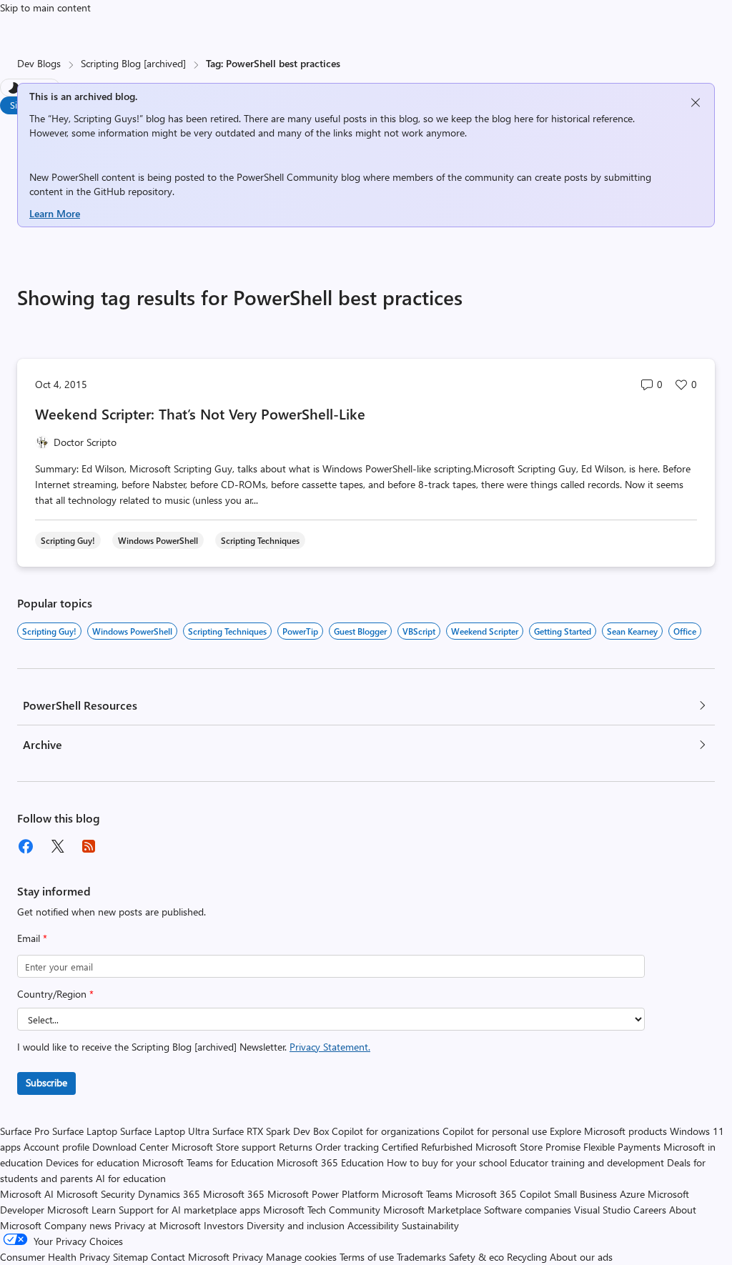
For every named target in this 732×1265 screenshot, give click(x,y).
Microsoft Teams (417, 1194)
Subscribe (46, 1082)
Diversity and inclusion (296, 1225)
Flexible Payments (622, 1147)
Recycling (527, 1257)
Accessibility (373, 1225)
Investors (224, 1225)
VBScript (418, 631)
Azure (632, 1194)
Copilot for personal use (494, 1131)
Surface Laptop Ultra (164, 1131)
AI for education (131, 1178)
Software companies (527, 1209)
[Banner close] (695, 102)
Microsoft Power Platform (323, 1194)
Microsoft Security (95, 1194)
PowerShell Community (287, 177)
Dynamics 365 (169, 1194)
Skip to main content (45, 7)
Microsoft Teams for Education (208, 1162)
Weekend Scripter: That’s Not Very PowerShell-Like (200, 413)
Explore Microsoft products (608, 1131)
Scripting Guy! (49, 631)
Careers (649, 1209)
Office (684, 631)
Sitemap (130, 1257)
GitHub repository (133, 191)
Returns (295, 1147)
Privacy (249, 1257)
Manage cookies (301, 1257)
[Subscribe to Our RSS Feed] (88, 846)
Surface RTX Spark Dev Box (270, 1131)
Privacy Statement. (330, 1046)
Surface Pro (24, 1131)
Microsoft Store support (224, 1147)
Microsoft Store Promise (527, 1147)
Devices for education (92, 1162)
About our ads (581, 1257)
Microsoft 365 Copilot (503, 1194)
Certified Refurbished (427, 1147)
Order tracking (347, 1147)
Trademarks (421, 1257)
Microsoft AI (27, 1194)
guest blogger (360, 631)
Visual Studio (602, 1209)
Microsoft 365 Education (330, 1162)
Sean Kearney (632, 631)
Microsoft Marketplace (432, 1209)
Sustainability (430, 1225)
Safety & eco (476, 1257)
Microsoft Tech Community (321, 1209)
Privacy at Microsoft (157, 1225)
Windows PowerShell (132, 631)
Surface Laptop (84, 1131)
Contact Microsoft (190, 1257)
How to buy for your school (447, 1162)
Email (32, 938)
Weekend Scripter (484, 631)
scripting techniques (227, 631)
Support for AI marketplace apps (189, 1209)
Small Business (585, 1194)
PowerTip (300, 631)
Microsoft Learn (81, 1209)
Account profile (56, 1147)
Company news (78, 1225)
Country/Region (55, 994)
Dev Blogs (39, 63)
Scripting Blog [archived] (133, 63)
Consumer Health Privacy (55, 1257)
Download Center (130, 1147)
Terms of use (367, 1257)
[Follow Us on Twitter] (57, 846)
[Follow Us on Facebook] (25, 846)
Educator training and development (587, 1162)
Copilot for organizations (386, 1131)
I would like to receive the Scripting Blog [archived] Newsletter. (193, 1046)
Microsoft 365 (233, 1194)
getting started (562, 631)
